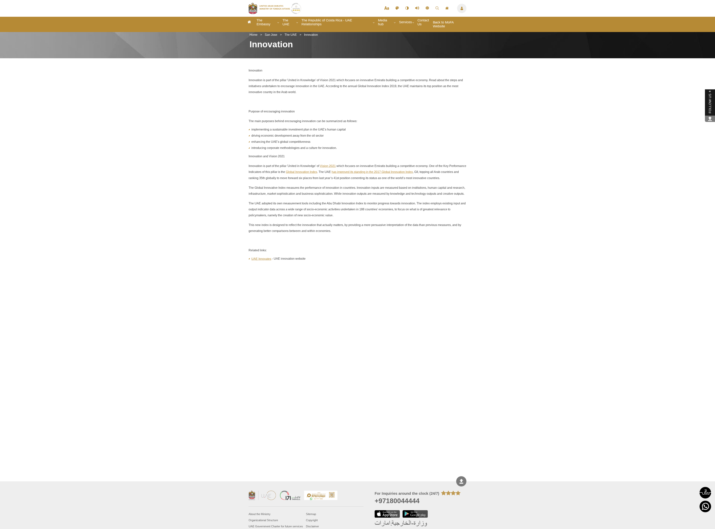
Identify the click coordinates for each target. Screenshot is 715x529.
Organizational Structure (263, 520)
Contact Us (423, 22)
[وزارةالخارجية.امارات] (401, 523)
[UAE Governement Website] (262, 496)
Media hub (382, 22)
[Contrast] (407, 8)
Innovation (311, 34)
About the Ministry (260, 514)
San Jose (271, 34)
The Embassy (263, 22)
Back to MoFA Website (443, 24)
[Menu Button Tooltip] (461, 8)
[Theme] (397, 8)
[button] (705, 492)
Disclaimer (312, 526)
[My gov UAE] (290, 496)
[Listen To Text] (417, 8)
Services (405, 22)
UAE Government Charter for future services (276, 526)
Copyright (312, 520)
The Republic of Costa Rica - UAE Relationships (326, 22)
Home (254, 34)
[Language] (427, 8)
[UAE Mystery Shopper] (320, 496)
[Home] (249, 22)
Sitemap (311, 514)
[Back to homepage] (270, 13)
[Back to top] (461, 481)
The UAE (285, 22)
